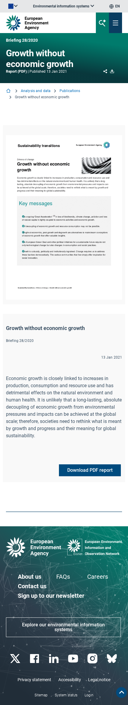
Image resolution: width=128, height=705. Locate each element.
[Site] (43, 23)
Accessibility (69, 679)
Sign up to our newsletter (51, 595)
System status (66, 695)
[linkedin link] (54, 659)
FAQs (63, 576)
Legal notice (99, 679)
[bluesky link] (112, 659)
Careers (97, 576)
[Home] (9, 91)
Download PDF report (90, 470)
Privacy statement (34, 679)
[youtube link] (73, 659)
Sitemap (41, 695)
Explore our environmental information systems (63, 627)
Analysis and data (36, 91)
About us (29, 576)
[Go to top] (121, 692)
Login (89, 695)
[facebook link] (35, 659)
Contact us (32, 586)
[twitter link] (15, 659)
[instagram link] (93, 659)
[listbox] (63, 6)
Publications (70, 91)
